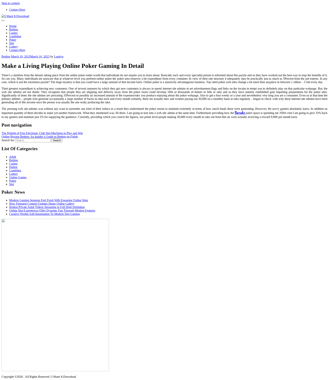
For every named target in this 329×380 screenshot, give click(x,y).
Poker (12, 39)
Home (13, 26)
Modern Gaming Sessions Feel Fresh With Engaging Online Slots (48, 200)
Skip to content (11, 3)
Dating (13, 167)
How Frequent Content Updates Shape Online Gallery (41, 203)
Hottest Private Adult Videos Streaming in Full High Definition (47, 207)
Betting (13, 29)
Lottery (13, 46)
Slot (11, 43)
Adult (12, 156)
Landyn (58, 56)
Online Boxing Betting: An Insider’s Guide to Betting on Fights (40, 136)
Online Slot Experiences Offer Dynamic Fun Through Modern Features (52, 210)
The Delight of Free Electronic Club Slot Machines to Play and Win (42, 133)
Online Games (17, 177)
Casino (13, 32)
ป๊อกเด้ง (240, 113)
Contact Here (17, 9)
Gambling (15, 36)
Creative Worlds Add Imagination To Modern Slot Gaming (44, 214)
